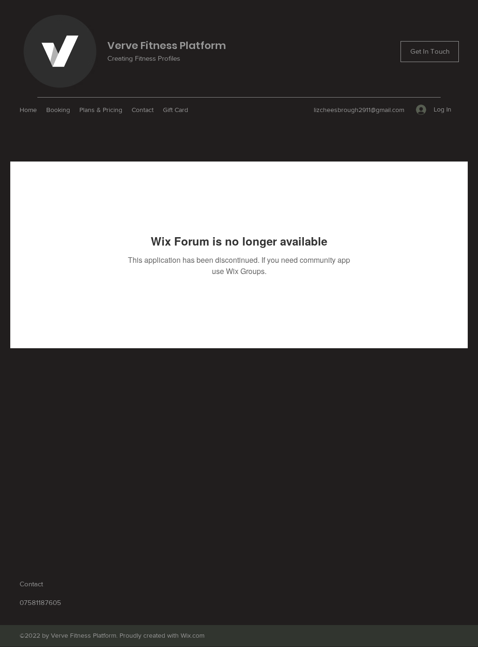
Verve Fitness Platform (166, 45)
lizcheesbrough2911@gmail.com (359, 109)
